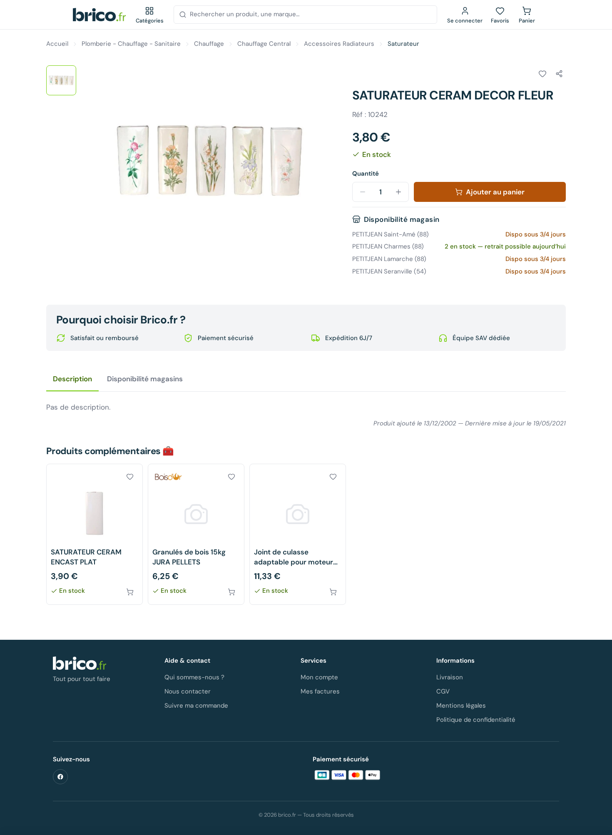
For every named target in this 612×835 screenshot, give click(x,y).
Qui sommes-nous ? (194, 677)
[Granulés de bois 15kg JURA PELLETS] (196, 534)
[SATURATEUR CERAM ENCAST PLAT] (94, 534)
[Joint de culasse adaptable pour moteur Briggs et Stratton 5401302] (298, 534)
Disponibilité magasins (145, 378)
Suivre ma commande (196, 705)
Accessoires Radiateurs (339, 44)
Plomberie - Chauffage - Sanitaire (131, 44)
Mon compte (319, 677)
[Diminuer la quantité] (363, 192)
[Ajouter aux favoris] (542, 73)
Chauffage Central (264, 44)
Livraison (449, 677)
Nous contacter (187, 691)
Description (72, 378)
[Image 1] (61, 80)
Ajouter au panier (495, 191)
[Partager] (559, 73)
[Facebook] (60, 776)
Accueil (57, 44)
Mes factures (320, 691)
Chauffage (209, 44)
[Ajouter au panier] (130, 592)
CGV (443, 691)
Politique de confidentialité (475, 720)
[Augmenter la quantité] (398, 192)
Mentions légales (461, 705)
